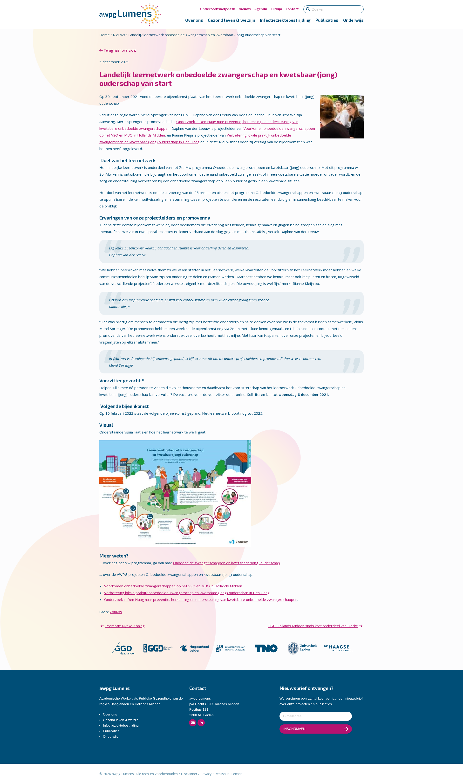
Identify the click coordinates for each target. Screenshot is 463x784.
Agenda (260, 9)
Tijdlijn (276, 9)
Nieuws (245, 9)
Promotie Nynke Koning (125, 625)
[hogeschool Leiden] (194, 648)
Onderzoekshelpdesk (217, 9)
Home (104, 34)
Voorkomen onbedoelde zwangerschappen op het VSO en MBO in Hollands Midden (173, 586)
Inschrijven (294, 729)
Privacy (205, 773)
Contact (292, 9)
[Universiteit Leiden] (302, 648)
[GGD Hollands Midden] (158, 648)
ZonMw (116, 611)
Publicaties (326, 20)
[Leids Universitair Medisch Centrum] (230, 648)
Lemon (236, 773)
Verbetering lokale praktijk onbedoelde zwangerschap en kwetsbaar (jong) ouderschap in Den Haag (187, 592)
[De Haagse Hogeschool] (338, 648)
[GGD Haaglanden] (123, 648)
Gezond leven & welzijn (231, 20)
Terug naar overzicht (119, 50)
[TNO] (266, 648)
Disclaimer (189, 773)
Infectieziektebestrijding (285, 20)
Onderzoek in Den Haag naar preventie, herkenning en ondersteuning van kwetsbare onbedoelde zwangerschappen (200, 599)
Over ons (194, 20)
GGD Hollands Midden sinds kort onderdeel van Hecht (313, 625)
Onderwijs (353, 20)
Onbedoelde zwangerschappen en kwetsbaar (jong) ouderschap (226, 562)
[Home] (130, 14)
